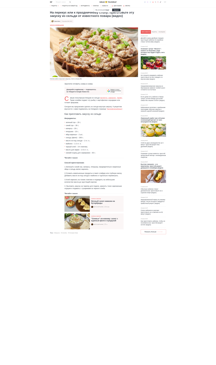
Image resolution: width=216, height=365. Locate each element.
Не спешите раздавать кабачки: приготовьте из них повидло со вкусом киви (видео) (152, 77)
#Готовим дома (73, 233)
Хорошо (116, 10)
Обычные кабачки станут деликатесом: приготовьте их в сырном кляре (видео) (152, 190)
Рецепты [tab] (154, 32)
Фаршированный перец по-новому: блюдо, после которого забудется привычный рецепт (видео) (153, 201)
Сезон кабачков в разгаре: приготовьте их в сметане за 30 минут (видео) (152, 212)
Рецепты (54, 5)
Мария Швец (57, 21)
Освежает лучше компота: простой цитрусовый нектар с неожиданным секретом (153, 155)
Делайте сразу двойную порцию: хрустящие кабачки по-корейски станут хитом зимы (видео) (152, 40)
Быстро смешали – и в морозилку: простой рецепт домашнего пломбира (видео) (152, 166)
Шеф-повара (118, 5)
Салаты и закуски (96, 198)
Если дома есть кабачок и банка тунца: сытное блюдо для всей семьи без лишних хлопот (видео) (153, 98)
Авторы (127, 5)
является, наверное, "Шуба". (111, 98)
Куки (107, 10)
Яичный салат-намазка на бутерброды (103, 202)
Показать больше (150, 231)
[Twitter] (155, 2)
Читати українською (57, 25)
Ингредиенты (85, 5)
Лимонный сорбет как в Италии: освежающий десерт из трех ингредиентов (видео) (153, 120)
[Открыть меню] (51, 2)
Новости (105, 5)
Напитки (96, 5)
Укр (165, 2)
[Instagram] (158, 2)
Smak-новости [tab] (146, 32)
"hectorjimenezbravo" (114, 109)
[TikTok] (160, 2)
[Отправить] (70, 2)
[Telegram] (150, 2)
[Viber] (147, 2)
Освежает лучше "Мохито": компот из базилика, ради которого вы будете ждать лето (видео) (153, 51)
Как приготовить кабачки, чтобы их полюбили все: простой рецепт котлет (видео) (153, 223)
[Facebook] (145, 2)
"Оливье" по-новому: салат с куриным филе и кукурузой (104, 220)
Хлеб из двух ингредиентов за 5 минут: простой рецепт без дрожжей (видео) (152, 144)
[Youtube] (153, 2)
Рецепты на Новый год (69, 5)
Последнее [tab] (162, 32)
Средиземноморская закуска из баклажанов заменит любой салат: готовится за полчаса (153, 88)
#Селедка (64, 233)
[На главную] (108, 2)
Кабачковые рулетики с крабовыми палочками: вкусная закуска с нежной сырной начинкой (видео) (153, 109)
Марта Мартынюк (98, 206)
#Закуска (57, 233)
